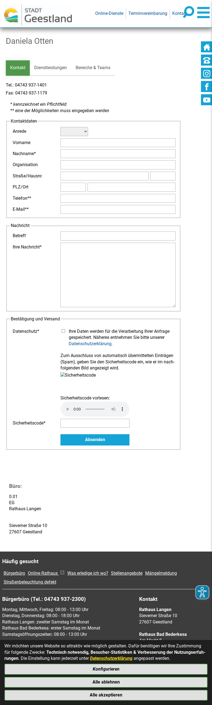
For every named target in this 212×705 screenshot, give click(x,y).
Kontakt (17, 67)
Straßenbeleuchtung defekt (30, 582)
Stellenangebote (126, 573)
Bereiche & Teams (93, 67)
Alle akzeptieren (106, 695)
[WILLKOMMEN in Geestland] (38, 13)
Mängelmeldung (161, 573)
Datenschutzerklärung (111, 658)
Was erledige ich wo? (87, 573)
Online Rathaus (43, 573)
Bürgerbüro (14, 573)
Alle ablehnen (106, 682)
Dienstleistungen (50, 67)
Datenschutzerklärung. (91, 343)
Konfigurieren (106, 669)
